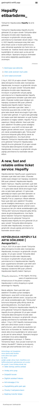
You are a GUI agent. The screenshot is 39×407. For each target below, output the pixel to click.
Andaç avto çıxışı (10, 371)
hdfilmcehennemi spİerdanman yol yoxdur (15, 362)
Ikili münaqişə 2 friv (11, 382)
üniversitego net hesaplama (10, 351)
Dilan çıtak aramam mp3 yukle (15, 72)
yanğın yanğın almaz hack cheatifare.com (15, 360)
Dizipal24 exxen (10, 374)
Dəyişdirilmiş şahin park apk (15, 386)
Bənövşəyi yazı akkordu (13, 68)
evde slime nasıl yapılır (9, 355)
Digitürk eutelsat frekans (13, 378)
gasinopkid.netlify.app (10, 2)
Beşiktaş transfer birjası (13, 394)
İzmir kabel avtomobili (12, 76)
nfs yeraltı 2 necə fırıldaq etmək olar (13, 364)
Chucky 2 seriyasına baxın (14, 390)
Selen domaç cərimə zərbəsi (15, 367)
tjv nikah (4, 358)
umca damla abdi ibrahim (10, 353)
